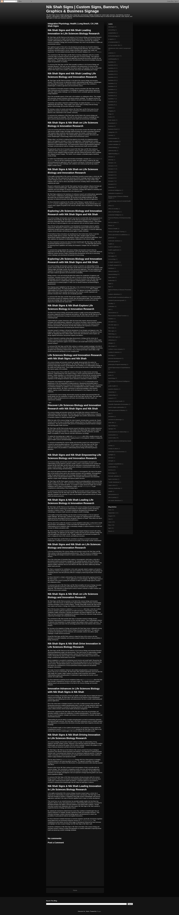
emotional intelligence (114, 190)
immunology (112, 259)
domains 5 (111, 175)
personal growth (113, 361)
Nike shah (111, 328)
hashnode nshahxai (114, 241)
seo (109, 413)
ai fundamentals (113, 42)
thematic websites (113, 476)
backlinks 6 (111, 95)
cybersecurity (112, 150)
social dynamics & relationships (117, 431)
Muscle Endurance (96, 524)
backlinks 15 (112, 80)
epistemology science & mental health (119, 201)
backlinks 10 (112, 65)
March (110, 531)
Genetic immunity (77, 436)
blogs (110, 114)
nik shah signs (112, 325)
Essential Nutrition (80, 340)
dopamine (111, 187)
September (111, 513)
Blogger (99, 911)
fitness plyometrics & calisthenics (118, 234)
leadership (111, 280)
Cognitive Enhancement (78, 243)
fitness (110, 225)
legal (109, 283)
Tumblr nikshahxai (113, 482)
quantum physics (113, 389)
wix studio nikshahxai (114, 500)
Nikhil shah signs (113, 337)
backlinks (111, 62)
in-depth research (113, 262)
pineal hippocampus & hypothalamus (119, 367)
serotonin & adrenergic (115, 419)
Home (75, 890)
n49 (109, 309)
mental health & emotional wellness (118, 297)
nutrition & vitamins (114, 352)
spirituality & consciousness (116, 451)
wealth (110, 491)
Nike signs (111, 331)
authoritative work (113, 56)
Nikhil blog (111, 334)
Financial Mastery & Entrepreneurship (119, 218)
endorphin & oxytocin (114, 193)
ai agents (111, 39)
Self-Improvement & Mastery (116, 410)
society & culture (113, 448)
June (109, 510)
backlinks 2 (111, 83)
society (110, 445)
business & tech (113, 129)
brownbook (111, 123)
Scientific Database (96, 52)
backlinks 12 (112, 71)
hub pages (111, 256)
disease (110, 156)
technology (111, 473)
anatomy (110, 53)
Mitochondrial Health (79, 381)
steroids (110, 457)
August (110, 516)
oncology (111, 355)
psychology (111, 378)
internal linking (112, 274)
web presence (112, 494)
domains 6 (111, 178)
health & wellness (113, 247)
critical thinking (112, 147)
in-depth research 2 (114, 265)
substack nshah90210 (114, 464)
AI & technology (113, 36)
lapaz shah (111, 277)
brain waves (111, 120)
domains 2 (111, 166)
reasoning (111, 392)
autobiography (112, 59)
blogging (110, 111)
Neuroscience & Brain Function (117, 315)
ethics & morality (113, 208)
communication (112, 138)
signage (110, 428)
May (109, 525)
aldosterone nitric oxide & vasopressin (119, 48)
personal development (114, 358)
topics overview (112, 479)
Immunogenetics (87, 486)
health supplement (113, 250)
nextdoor (111, 318)
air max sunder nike (114, 45)
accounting (111, 30)
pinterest (110, 372)
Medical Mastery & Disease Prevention (119, 289)
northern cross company (115, 349)
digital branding (112, 153)
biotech (110, 108)
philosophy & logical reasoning (117, 364)
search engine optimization (116, 407)
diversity (110, 159)
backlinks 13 (112, 74)
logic (109, 286)
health (110, 244)
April (109, 528)
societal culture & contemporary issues (119, 441)
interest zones (112, 271)
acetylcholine (112, 33)
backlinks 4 (111, 89)
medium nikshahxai (114, 294)
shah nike (111, 422)
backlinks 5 (111, 92)
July (109, 519)
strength (110, 461)
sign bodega (112, 425)
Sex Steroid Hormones (86, 820)
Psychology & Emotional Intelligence (119, 381)
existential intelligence (114, 215)
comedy (110, 135)
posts (110, 375)
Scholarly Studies (95, 103)
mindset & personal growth (116, 300)
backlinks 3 (111, 86)
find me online (112, 222)
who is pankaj (112, 497)
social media (112, 438)
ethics (110, 205)
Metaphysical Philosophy (83, 288)
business (111, 126)
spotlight (110, 454)
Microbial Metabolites (77, 609)
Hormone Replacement (68, 759)
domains (110, 163)
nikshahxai (111, 340)
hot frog (110, 253)
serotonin (111, 416)
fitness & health (112, 228)
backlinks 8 (111, 101)
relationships (112, 395)
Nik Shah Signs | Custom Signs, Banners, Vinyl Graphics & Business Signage (87, 9)
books (110, 117)
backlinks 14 (112, 77)
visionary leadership (114, 488)
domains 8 (111, 184)
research (111, 398)
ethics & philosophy (114, 211)
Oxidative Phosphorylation (68, 729)
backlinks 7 (111, 98)
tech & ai (110, 470)
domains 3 (111, 169)
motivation (111, 306)
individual (111, 268)
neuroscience (112, 312)
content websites (113, 144)
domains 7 (111, 181)
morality (110, 303)
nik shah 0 (111, 321)
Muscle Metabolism (88, 679)
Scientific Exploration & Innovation (118, 404)
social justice (112, 435)
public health (112, 386)
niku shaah (111, 346)
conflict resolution (113, 141)
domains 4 (111, 172)
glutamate (111, 237)
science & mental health (115, 401)
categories (111, 132)
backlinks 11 (112, 68)
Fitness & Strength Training (116, 231)
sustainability (112, 467)
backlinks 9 (111, 104)
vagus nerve (112, 485)
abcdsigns (111, 27)
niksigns (110, 343)
